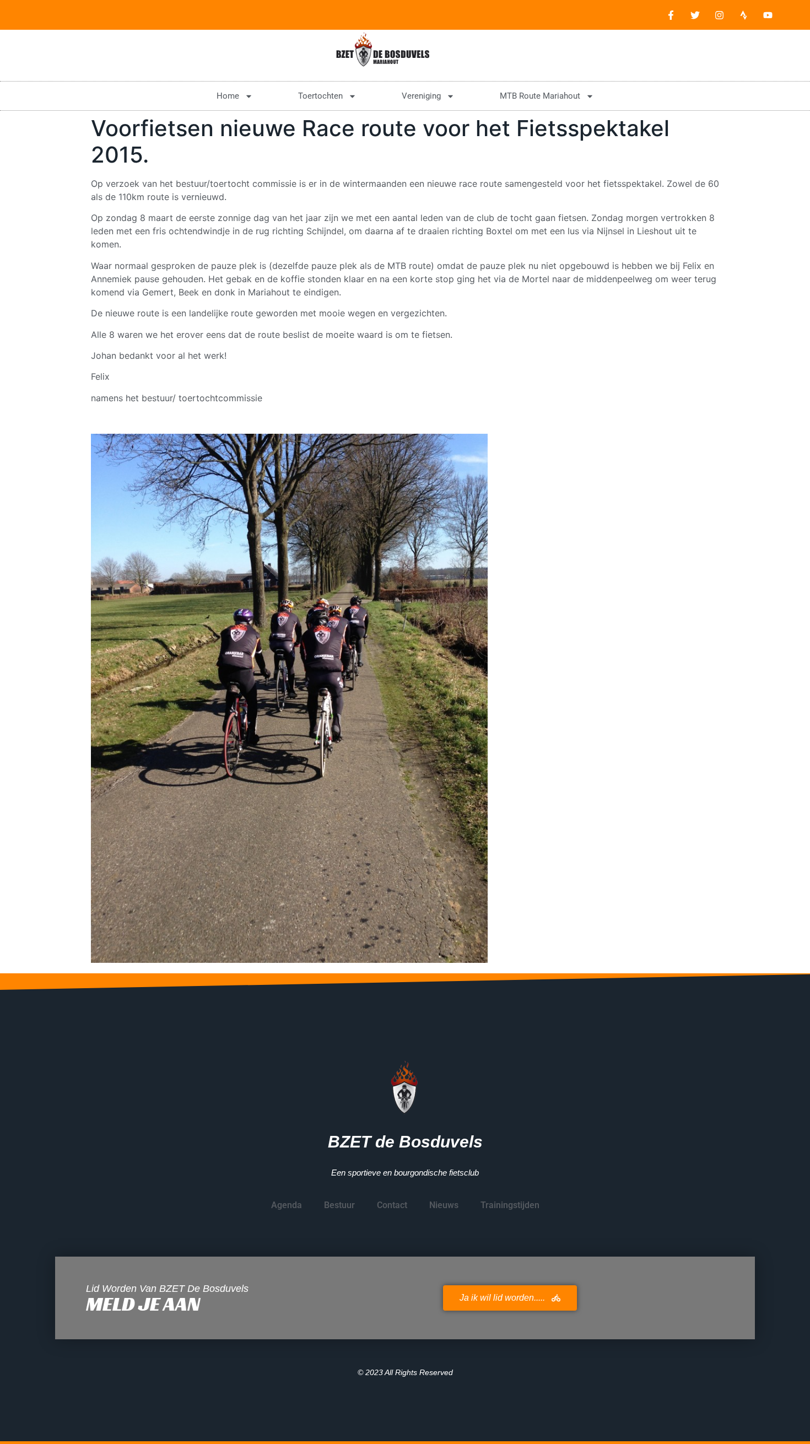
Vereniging (421, 96)
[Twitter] (694, 15)
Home (228, 96)
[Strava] (743, 15)
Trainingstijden (509, 1205)
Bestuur (339, 1205)
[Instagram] (719, 15)
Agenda (286, 1205)
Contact (392, 1205)
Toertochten (320, 96)
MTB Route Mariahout (540, 96)
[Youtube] (767, 15)
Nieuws (443, 1205)
